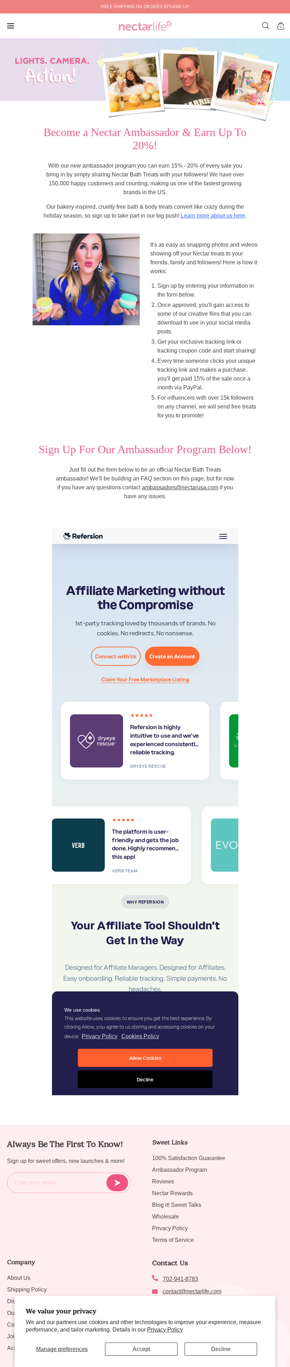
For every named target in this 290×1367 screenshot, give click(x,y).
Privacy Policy (165, 1330)
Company (21, 1262)
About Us (18, 1278)
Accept (141, 1349)
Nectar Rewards (172, 1193)
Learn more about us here (213, 216)
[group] (145, 6)
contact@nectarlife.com (192, 1291)
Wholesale (165, 1217)
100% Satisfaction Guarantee (188, 1158)
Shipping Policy (27, 1290)
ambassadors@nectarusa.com (180, 487)
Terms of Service (173, 1240)
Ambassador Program (179, 1170)
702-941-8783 (180, 1279)
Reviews (163, 1181)
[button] (266, 26)
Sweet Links (169, 1142)
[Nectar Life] (145, 26)
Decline (221, 1349)
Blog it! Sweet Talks (176, 1205)
